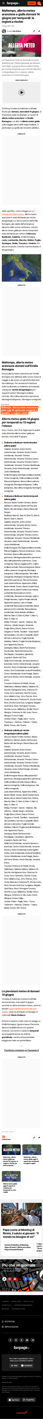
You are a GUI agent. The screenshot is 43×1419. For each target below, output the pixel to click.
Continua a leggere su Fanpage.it (21, 1050)
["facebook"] (25, 1279)
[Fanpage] (21, 1348)
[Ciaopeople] (21, 1412)
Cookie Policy (7, 1305)
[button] (39, 31)
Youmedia (5, 1301)
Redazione (5, 1309)
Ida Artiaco (17, 31)
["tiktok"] (4, 1279)
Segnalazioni (16, 1301)
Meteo (12, 1132)
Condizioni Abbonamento (23, 1305)
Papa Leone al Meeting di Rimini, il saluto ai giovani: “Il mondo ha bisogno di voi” (21, 1233)
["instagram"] (10, 1279)
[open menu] (2, 3)
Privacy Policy (29, 1301)
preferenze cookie (18, 1309)
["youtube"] (15, 1279)
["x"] (20, 1279)
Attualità (5, 1132)
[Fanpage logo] (13, 3)
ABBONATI (31, 3)
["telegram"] (31, 1279)
